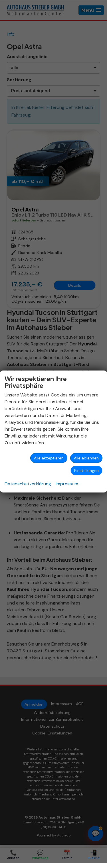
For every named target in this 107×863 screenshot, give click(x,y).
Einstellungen (86, 470)
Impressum (67, 484)
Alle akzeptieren (49, 458)
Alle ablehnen (86, 458)
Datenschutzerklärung (28, 484)
